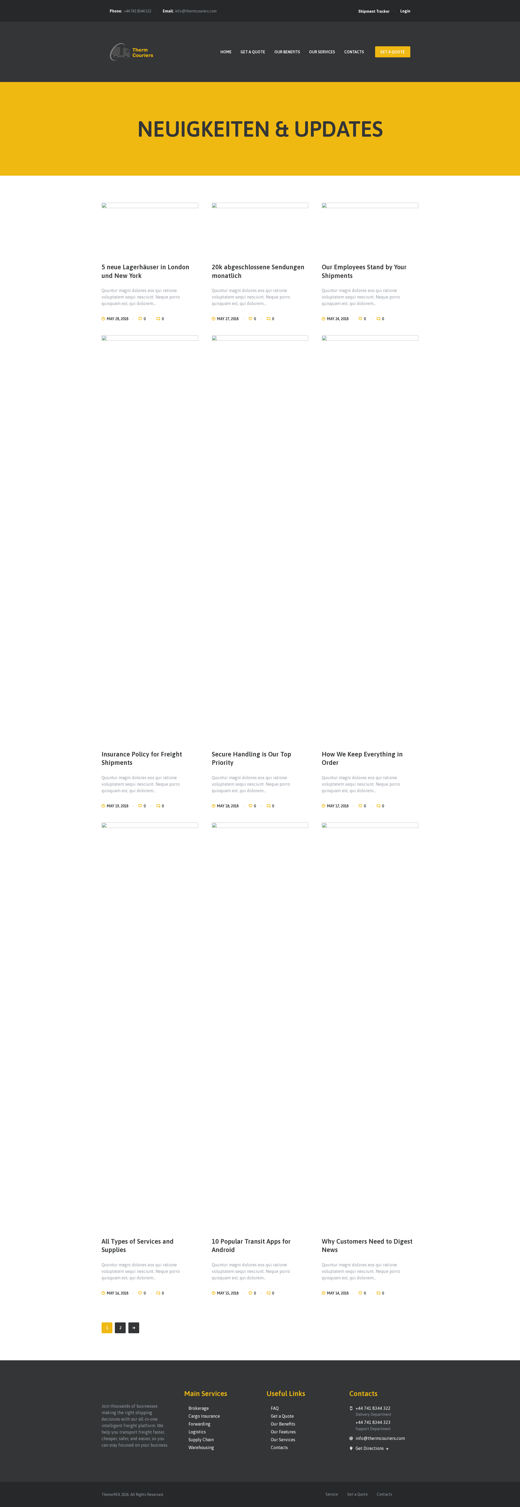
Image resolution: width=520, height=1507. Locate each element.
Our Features (283, 1431)
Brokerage (198, 1408)
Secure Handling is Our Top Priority (251, 758)
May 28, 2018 (117, 319)
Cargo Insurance (204, 1416)
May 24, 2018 (337, 319)
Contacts (279, 1447)
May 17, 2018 (337, 806)
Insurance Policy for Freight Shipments (142, 758)
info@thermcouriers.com (196, 11)
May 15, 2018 (227, 1293)
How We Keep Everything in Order (362, 758)
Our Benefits (283, 1423)
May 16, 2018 (117, 1293)
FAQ (275, 1408)
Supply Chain (201, 1439)
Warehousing (201, 1447)
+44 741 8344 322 (137, 11)
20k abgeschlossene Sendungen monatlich (258, 271)
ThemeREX (111, 1494)
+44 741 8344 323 (373, 1422)
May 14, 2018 (337, 1293)
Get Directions (370, 1448)
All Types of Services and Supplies (138, 1245)
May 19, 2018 (117, 806)
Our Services (283, 1439)
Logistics (197, 1431)
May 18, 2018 (227, 806)
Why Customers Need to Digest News (367, 1245)
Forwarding (199, 1423)
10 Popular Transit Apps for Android (251, 1245)
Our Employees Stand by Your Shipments (364, 271)
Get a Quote (282, 1416)
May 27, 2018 (227, 319)
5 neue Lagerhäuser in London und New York (145, 271)
